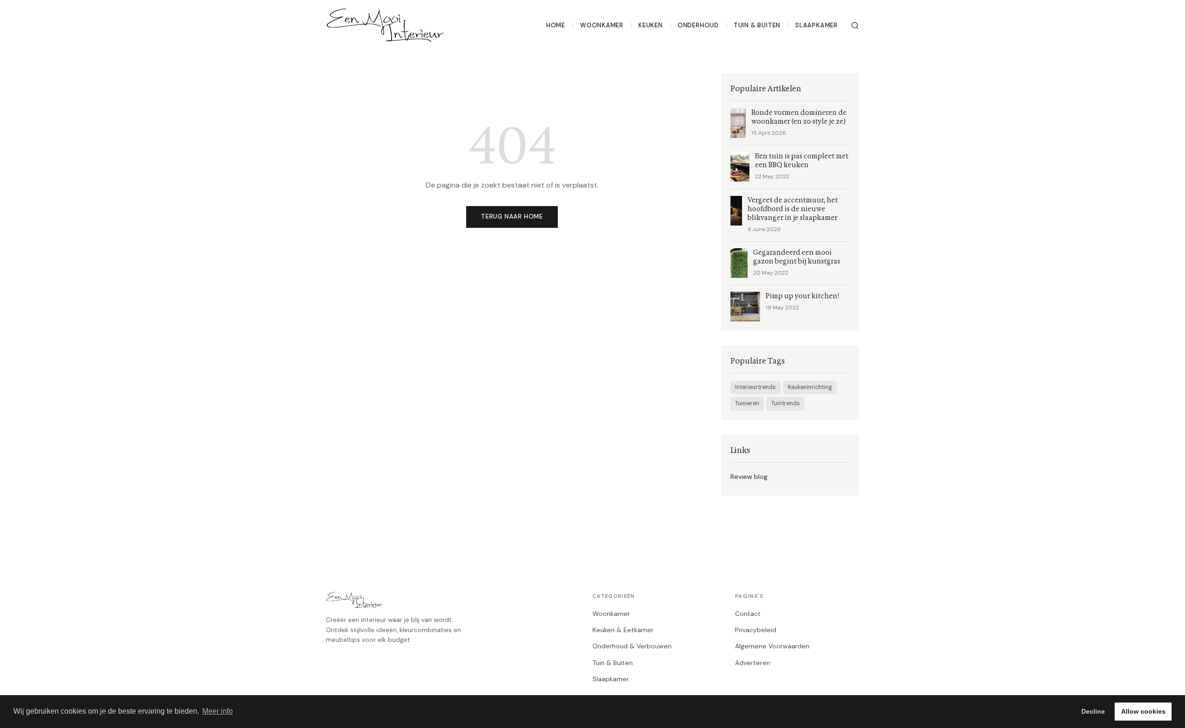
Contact (748, 613)
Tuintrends (785, 403)
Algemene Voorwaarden (772, 646)
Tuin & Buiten (757, 25)
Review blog (748, 476)
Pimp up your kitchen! (802, 296)
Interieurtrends (755, 387)
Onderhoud (698, 25)
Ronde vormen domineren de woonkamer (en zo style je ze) (799, 117)
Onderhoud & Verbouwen (632, 646)
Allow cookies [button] (1143, 711)
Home (555, 25)
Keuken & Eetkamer (623, 630)
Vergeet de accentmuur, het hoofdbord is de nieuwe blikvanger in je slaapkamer (793, 209)
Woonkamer (602, 25)
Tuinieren (747, 403)
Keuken (650, 25)
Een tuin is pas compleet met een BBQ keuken (801, 160)
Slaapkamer (816, 25)
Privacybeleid (755, 630)
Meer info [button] (217, 711)
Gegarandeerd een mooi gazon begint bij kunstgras (796, 257)
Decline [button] (1093, 711)
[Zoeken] (855, 25)
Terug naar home (512, 216)
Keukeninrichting (810, 387)
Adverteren (752, 663)
